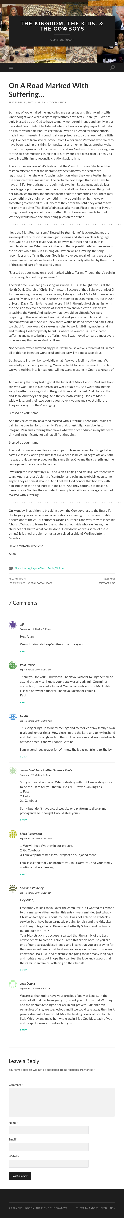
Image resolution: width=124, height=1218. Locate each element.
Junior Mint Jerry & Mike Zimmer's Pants (46, 770)
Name (13, 1122)
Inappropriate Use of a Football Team (30, 581)
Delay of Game (106, 581)
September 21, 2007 (21, 102)
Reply (23, 651)
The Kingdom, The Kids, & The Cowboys (62, 26)
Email (13, 1139)
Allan (41, 102)
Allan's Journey (22, 568)
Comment (16, 1084)
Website (14, 1156)
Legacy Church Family (42, 568)
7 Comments (57, 102)
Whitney (60, 568)
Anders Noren (98, 1208)
